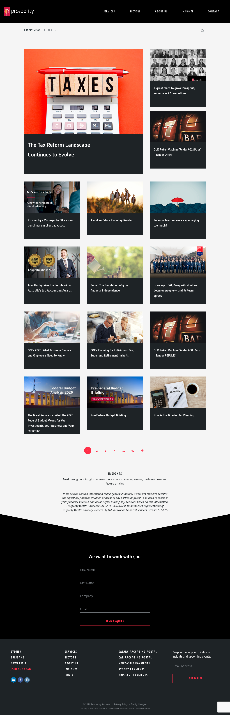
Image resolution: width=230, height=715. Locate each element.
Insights (187, 11)
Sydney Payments (132, 669)
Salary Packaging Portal (138, 652)
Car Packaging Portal (135, 657)
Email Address (182, 666)
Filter (48, 30)
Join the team (21, 669)
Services (109, 11)
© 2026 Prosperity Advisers (97, 704)
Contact (213, 11)
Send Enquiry (115, 621)
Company (86, 596)
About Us (71, 663)
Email (83, 609)
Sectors (135, 11)
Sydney (16, 652)
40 (132, 451)
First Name (87, 569)
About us (161, 11)
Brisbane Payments (133, 675)
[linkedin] (13, 680)
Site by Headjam (139, 704)
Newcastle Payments (134, 663)
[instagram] (27, 680)
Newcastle (18, 663)
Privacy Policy (121, 704)
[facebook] (20, 680)
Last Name (87, 582)
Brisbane (17, 657)
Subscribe (196, 678)
